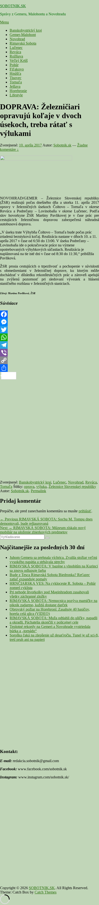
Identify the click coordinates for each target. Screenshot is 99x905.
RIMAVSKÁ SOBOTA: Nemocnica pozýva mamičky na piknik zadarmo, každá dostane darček (53, 603)
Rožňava (16, 56)
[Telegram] (49, 345)
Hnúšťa (15, 73)
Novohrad (17, 39)
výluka (41, 487)
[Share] (49, 368)
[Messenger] (49, 322)
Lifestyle (16, 95)
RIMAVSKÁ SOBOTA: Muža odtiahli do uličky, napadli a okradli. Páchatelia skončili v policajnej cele (53, 620)
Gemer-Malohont (23, 35)
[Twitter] (49, 329)
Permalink (38, 491)
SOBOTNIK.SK (13, 6)
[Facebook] (49, 314)
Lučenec (16, 48)
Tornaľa (16, 82)
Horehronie (18, 91)
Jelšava (15, 86)
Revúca (15, 52)
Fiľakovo (17, 69)
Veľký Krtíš (19, 60)
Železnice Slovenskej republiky (72, 487)
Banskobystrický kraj (26, 30)
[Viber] (49, 352)
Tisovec (15, 78)
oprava (29, 487)
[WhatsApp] (49, 337)
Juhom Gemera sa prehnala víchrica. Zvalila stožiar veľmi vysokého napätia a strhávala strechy (53, 559)
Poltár (14, 65)
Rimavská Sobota (23, 43)
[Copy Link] (49, 360)
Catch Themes (45, 892)
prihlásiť (85, 511)
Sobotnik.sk (62, 145)
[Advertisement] (49, 429)
